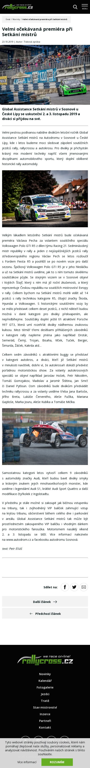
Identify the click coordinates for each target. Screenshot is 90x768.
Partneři (45, 721)
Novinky (16, 19)
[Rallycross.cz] (17, 7)
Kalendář (45, 681)
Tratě (45, 701)
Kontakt (45, 727)
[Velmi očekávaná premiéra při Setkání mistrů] (45, 75)
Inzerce (45, 714)
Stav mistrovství (45, 707)
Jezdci (45, 694)
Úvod (8, 19)
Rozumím (57, 762)
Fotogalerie (45, 687)
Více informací (26, 762)
